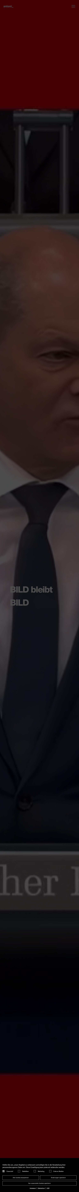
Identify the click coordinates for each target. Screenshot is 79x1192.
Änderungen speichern (58, 1177)
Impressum (33, 1188)
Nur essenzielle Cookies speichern (39, 1183)
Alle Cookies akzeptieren (21, 1177)
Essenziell (10, 1171)
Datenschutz (41, 1188)
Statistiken (25, 1171)
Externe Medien (58, 1171)
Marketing (41, 1171)
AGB (48, 1188)
